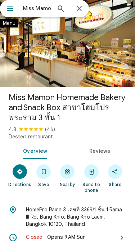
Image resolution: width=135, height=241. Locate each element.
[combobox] (37, 8)
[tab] (33, 150)
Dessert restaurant (31, 136)
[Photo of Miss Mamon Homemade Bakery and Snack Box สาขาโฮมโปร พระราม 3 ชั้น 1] (67, 43)
